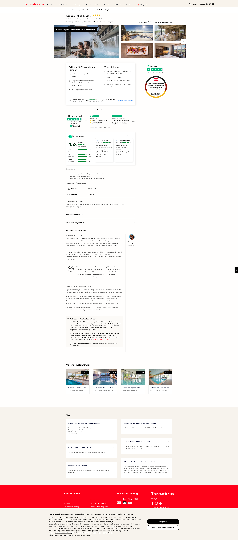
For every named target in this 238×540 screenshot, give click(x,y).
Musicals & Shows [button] (64, 5)
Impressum (68, 503)
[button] (207, 4)
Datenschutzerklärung (63, 533)
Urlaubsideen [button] (130, 5)
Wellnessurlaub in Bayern (101, 339)
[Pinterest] (160, 504)
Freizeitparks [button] (51, 5)
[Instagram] (156, 504)
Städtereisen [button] (119, 5)
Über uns (67, 500)
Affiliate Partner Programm (99, 507)
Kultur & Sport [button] (78, 5)
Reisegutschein (95, 500)
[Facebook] (152, 504)
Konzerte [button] (88, 5)
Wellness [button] (98, 5)
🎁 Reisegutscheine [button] (144, 5)
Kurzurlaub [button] (107, 5)
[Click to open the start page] (162, 495)
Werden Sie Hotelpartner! (98, 503)
